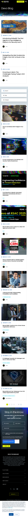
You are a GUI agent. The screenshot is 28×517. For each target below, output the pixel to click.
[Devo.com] (5, 1)
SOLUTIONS (6, 473)
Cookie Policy (10, 507)
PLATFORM (5, 470)
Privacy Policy (18, 437)
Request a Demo (20, 1)
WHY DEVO (5, 480)
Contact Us (13, 494)
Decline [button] (16, 514)
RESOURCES (6, 477)
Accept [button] (11, 514)
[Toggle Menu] (26, 1)
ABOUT (4, 484)
